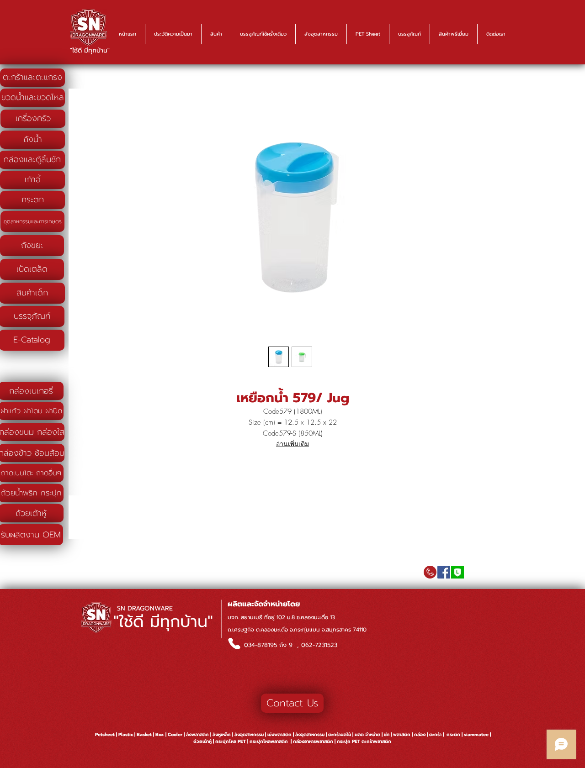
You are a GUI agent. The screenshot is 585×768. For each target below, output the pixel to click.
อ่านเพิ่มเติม (292, 443)
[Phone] (234, 643)
